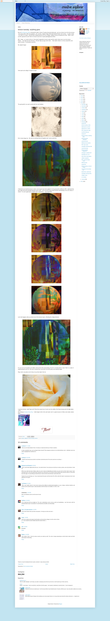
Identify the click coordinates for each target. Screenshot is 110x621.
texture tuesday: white (86, 125)
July (83, 113)
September (84, 109)
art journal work (85, 141)
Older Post (72, 564)
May (83, 116)
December (84, 104)
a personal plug (85, 148)
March (83, 120)
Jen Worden (24, 483)
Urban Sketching (26, 23)
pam (22, 526)
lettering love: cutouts (86, 128)
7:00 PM (26, 517)
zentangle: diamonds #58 (87, 146)
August (83, 111)
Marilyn (23, 534)
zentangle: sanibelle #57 (87, 152)
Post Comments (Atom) (28, 566)
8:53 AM (34, 465)
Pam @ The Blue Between (27, 509)
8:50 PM (28, 457)
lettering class (84, 162)
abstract (22, 438)
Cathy (23, 517)
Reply (23, 453)
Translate (89, 90)
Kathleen (23, 500)
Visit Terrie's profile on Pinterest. (85, 38)
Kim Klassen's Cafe (25, 32)
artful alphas (27, 594)
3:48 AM (25, 526)
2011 (82, 181)
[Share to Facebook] (32, 436)
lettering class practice (86, 143)
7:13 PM (28, 446)
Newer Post (20, 564)
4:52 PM (34, 509)
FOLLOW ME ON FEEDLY (84, 82)
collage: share (84, 175)
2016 (82, 95)
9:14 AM (28, 483)
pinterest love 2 (23, 580)
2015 (82, 97)
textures (36, 438)
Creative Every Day (28, 412)
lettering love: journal (86, 126)
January (83, 179)
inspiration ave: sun (85, 154)
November (84, 106)
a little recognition (85, 158)
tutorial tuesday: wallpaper (85, 139)
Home (18, 23)
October (83, 107)
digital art (26, 438)
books (21, 584)
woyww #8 (84, 123)
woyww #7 (84, 133)
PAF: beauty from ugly (86, 130)
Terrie (88, 28)
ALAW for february (85, 132)
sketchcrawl (27, 587)
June (83, 114)
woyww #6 (84, 164)
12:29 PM (27, 534)
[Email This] (28, 436)
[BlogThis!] (29, 436)
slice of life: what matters (86, 156)
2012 (82, 102)
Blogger (60, 603)
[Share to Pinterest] (33, 436)
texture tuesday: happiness (85, 150)
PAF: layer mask (85, 144)
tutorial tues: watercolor (86, 171)
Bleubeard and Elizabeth (27, 465)
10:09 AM (29, 492)
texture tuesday (31, 438)
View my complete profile (87, 32)
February (84, 121)
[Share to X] (30, 436)
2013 (82, 101)
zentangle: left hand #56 (86, 173)
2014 (82, 99)
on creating (84, 177)
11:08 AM (28, 500)
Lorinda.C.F (24, 446)
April (83, 118)
